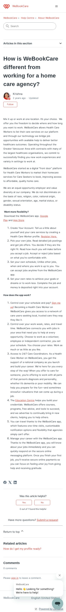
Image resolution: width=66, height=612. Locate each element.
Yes (24, 502)
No (42, 502)
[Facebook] (5, 482)
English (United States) (46, 597)
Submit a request (47, 520)
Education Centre (24, 400)
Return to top (11, 531)
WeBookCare (10, 17)
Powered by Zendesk (51, 608)
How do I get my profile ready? (22, 548)
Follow (10, 104)
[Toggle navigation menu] (56, 6)
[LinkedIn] (15, 482)
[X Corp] (10, 482)
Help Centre (27, 17)
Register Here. (49, 236)
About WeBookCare (48, 17)
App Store (18, 220)
